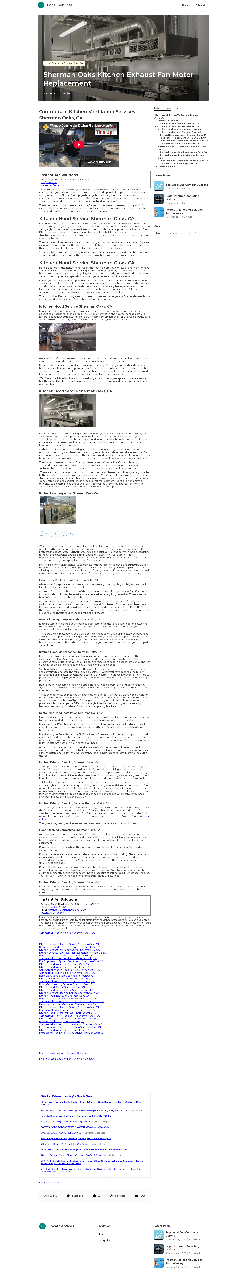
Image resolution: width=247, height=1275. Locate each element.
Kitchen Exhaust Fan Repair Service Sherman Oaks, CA (70, 950)
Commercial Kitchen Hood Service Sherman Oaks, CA (69, 970)
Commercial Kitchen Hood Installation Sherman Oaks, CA (71, 1001)
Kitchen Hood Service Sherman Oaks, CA (62, 987)
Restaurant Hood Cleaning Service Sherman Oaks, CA (69, 947)
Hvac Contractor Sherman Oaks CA (64, 63)
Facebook (77, 1196)
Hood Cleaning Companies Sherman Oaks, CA (183, 140)
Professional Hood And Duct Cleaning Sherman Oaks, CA (71, 1033)
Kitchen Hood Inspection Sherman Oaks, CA (64, 964)
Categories (201, 5)
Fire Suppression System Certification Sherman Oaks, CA (71, 961)
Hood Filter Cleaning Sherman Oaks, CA (61, 1021)
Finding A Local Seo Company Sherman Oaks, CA (66, 1058)
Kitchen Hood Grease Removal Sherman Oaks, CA (67, 1013)
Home (185, 5)
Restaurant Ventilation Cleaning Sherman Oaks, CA (68, 955)
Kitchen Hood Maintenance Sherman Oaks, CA (184, 143)
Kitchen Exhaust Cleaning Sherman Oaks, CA (183, 152)
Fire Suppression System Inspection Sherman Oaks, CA (70, 1027)
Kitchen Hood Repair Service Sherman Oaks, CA (66, 978)
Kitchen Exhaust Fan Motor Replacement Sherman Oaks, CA (73, 952)
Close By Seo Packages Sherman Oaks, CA (63, 1053)
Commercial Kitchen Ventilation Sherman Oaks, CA (68, 958)
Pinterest (120, 1196)
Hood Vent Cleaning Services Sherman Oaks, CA (66, 984)
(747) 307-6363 (49, 182)
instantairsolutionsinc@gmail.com (67, 910)
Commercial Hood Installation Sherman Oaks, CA (67, 932)
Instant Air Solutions (52, 185)
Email (143, 1196)
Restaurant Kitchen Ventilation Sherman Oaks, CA (67, 998)
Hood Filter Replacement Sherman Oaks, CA (182, 138)
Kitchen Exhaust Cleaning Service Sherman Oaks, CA (69, 944)
